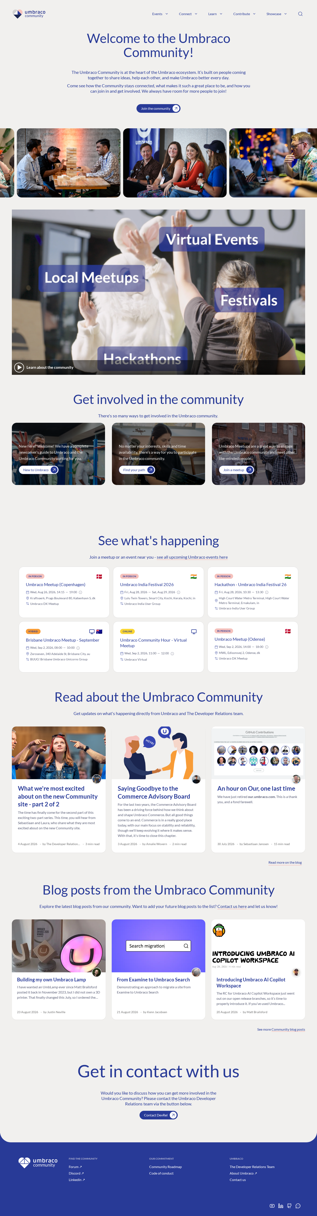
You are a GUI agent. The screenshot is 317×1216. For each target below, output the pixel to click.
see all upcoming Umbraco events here (192, 557)
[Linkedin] (280, 1207)
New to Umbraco (36, 470)
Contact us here (232, 906)
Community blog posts (288, 1029)
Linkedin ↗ (77, 1180)
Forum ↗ (75, 1167)
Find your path (134, 470)
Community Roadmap (165, 1167)
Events (157, 14)
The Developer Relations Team (252, 1167)
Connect (185, 14)
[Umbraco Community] (29, 14)
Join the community (155, 108)
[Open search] (300, 14)
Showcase (274, 14)
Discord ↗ (76, 1173)
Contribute (241, 14)
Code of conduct (161, 1173)
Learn (212, 14)
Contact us (238, 1180)
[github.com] (289, 1207)
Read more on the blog (285, 862)
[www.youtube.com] (272, 1207)
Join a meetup (233, 470)
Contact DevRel (156, 1115)
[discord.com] (298, 1207)
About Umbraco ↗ (243, 1173)
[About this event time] (80, 592)
